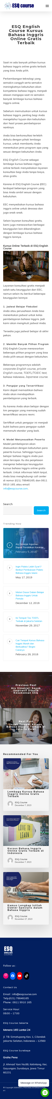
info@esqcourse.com (15, 488)
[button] (47, 5)
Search (8, 504)
